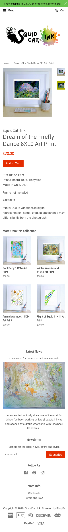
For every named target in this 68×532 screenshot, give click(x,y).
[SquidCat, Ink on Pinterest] (34, 473)
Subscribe (55, 454)
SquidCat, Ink (32, 508)
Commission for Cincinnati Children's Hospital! (34, 358)
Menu (10, 10)
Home (6, 63)
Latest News (34, 351)
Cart (62, 10)
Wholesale (34, 493)
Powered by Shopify (53, 508)
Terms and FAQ (34, 497)
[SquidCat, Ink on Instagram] (42, 473)
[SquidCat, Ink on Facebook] (26, 473)
